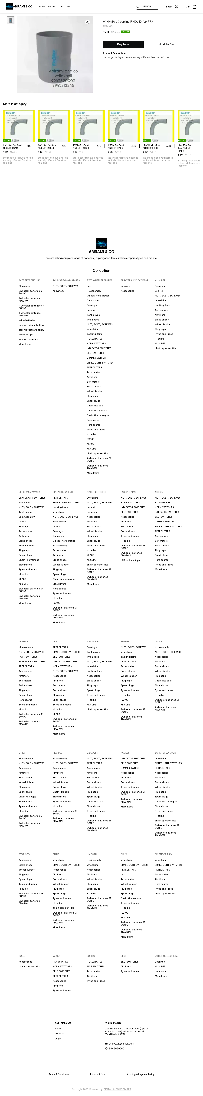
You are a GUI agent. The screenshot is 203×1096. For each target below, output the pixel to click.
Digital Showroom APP (117, 1089)
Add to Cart (167, 44)
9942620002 (116, 1048)
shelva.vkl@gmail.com (121, 1043)
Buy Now (123, 44)
